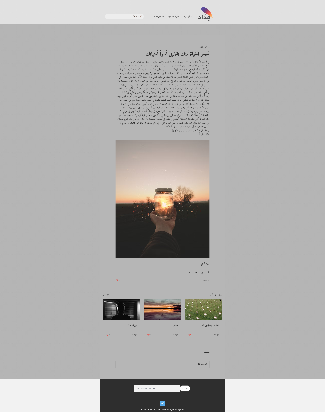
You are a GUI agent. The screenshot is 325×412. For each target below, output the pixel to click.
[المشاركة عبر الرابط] (189, 272)
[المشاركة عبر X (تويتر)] (202, 272)
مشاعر (175, 325)
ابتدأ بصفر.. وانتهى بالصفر (209, 325)
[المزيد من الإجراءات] (117, 47)
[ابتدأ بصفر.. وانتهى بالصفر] (203, 309)
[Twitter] (162, 403)
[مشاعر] (162, 309)
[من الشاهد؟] (121, 309)
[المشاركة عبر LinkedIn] (196, 272)
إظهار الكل (106, 294)
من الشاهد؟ (132, 325)
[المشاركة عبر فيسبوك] (208, 272)
